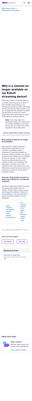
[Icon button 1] (24, 2)
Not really (22, 241)
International (10, 217)
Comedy (9, 207)
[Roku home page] (5, 3)
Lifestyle (23, 205)
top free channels (20, 194)
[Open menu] (28, 2)
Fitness (8, 211)
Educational (10, 209)
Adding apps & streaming (10, 10)
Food (8, 213)
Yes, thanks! (8, 241)
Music (23, 210)
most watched (7, 194)
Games (8, 215)
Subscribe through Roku (12, 255)
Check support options (18, 350)
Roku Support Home (8, 8)
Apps (8, 205)
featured (24, 192)
